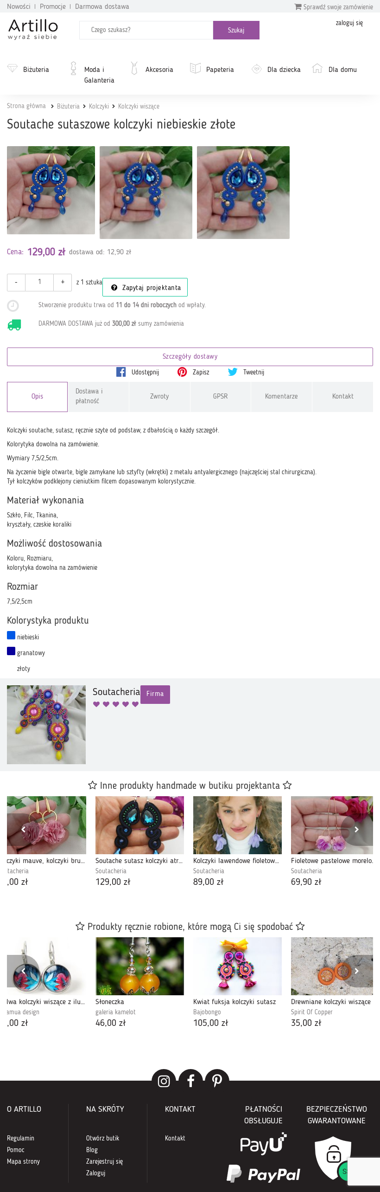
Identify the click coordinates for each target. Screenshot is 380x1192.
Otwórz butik (102, 1138)
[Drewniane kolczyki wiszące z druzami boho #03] (335, 966)
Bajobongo (207, 1012)
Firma (155, 694)
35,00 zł (306, 1023)
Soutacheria (111, 871)
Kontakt (343, 396)
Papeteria (220, 70)
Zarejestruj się (104, 1162)
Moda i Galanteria (99, 75)
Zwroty (159, 396)
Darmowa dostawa (102, 7)
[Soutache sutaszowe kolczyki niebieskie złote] (51, 190)
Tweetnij (252, 372)
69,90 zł (306, 882)
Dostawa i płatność (89, 396)
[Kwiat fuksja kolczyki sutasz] (237, 966)
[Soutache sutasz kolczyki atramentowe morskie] (139, 825)
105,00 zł (210, 1023)
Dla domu (343, 70)
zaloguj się (349, 23)
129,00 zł (113, 882)
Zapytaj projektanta (150, 288)
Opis (37, 396)
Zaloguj (95, 1173)
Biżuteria (36, 70)
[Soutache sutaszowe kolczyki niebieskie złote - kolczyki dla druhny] (243, 192)
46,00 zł (110, 1023)
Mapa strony (23, 1162)
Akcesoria (159, 70)
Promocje (53, 7)
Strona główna (26, 106)
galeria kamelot (115, 1012)
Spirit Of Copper (312, 1012)
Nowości (19, 7)
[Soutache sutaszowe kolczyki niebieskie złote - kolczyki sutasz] (146, 192)
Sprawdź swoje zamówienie (337, 7)
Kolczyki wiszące (138, 106)
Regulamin (20, 1138)
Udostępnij (144, 372)
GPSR (220, 396)
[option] (139, 842)
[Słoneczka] (139, 966)
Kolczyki (99, 106)
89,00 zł (208, 882)
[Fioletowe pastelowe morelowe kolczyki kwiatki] (335, 825)
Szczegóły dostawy (190, 357)
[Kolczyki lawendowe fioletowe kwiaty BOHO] (237, 825)
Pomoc (16, 1150)
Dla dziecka (284, 70)
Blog (92, 1150)
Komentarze (281, 396)
